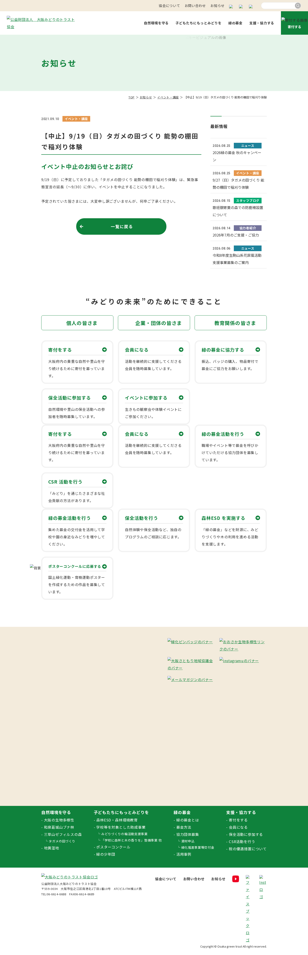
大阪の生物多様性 (59, 820)
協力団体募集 (187, 834)
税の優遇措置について (248, 848)
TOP (132, 97)
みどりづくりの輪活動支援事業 (124, 834)
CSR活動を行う (242, 841)
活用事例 (183, 854)
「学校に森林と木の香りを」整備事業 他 (131, 840)
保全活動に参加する (246, 834)
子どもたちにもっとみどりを (198, 22)
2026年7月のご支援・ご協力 (236, 235)
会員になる (238, 827)
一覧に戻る (122, 226)
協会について (169, 5)
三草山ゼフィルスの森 (63, 834)
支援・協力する (261, 22)
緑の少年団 (105, 854)
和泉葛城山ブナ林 (59, 827)
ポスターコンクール (113, 847)
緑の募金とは (187, 820)
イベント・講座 (168, 97)
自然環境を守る (156, 22)
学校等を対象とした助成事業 (120, 827)
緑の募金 (235, 22)
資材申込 (188, 841)
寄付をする (238, 820)
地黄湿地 (51, 847)
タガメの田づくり (62, 841)
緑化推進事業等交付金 (197, 847)
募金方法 (183, 827)
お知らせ (217, 5)
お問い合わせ (195, 5)
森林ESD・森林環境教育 (117, 820)
